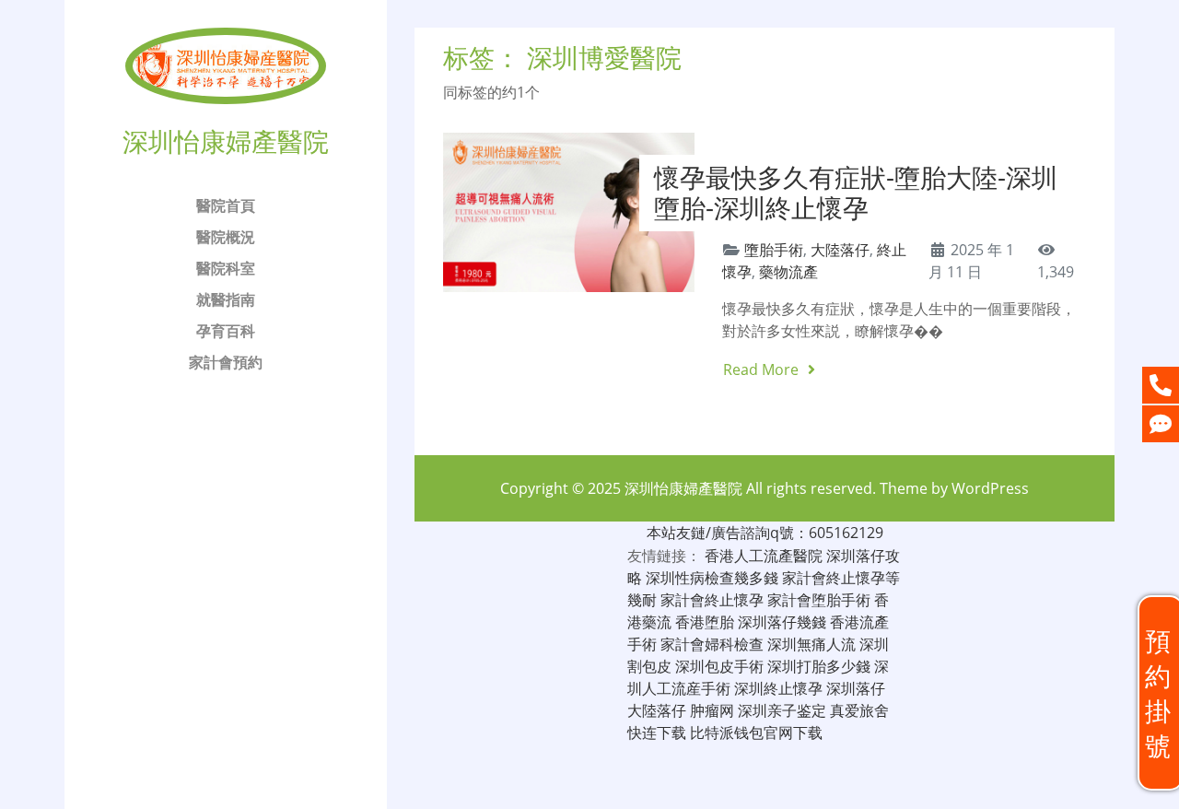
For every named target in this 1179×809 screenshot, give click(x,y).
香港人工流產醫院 (764, 555)
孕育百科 (225, 331)
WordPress (990, 488)
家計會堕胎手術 (818, 600)
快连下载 (656, 732)
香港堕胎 (704, 622)
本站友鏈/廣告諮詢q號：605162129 (765, 532)
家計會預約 (226, 362)
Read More (762, 369)
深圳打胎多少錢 (818, 666)
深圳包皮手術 (719, 666)
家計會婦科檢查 (712, 644)
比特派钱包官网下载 (756, 732)
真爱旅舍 (859, 710)
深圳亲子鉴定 (782, 710)
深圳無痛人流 (811, 644)
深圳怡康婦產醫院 (683, 488)
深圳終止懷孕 (778, 688)
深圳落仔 (855, 688)
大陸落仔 (840, 250)
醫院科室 (225, 268)
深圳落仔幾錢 (782, 622)
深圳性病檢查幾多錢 (712, 578)
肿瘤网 (712, 710)
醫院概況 (225, 237)
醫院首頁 (225, 205)
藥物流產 (788, 272)
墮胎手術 (773, 250)
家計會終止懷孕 (712, 600)
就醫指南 (225, 299)
